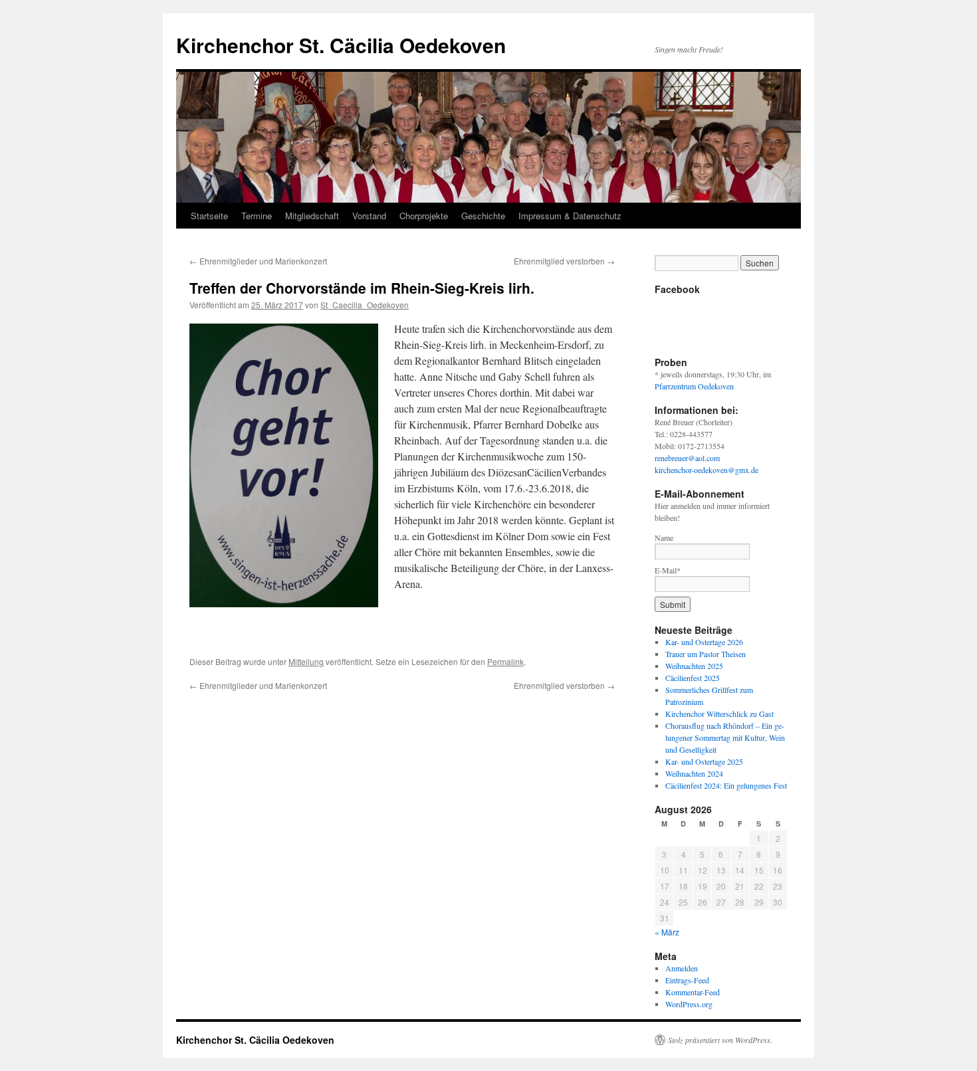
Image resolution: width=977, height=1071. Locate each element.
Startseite (209, 215)
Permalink (505, 661)
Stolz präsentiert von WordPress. (720, 1039)
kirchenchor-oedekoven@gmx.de (706, 469)
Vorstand (369, 215)
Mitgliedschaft (312, 215)
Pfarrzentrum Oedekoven (694, 386)
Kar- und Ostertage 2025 (704, 761)
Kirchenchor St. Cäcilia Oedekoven (341, 45)
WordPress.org (688, 1004)
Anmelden (681, 968)
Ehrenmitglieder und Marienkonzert (258, 260)
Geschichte (483, 215)
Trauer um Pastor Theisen (705, 653)
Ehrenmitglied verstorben (564, 260)
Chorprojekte (423, 215)
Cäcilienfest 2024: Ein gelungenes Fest (726, 785)
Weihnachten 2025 (694, 665)
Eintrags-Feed (687, 980)
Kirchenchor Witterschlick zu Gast (719, 713)
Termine (256, 215)
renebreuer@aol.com (687, 457)
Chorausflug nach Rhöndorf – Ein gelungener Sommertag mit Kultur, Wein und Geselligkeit (725, 737)
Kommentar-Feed (692, 992)
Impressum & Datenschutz (569, 215)
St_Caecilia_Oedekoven (364, 304)
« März (667, 931)
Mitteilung (306, 661)
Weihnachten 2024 (694, 773)
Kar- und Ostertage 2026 (704, 641)
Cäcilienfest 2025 (692, 677)
